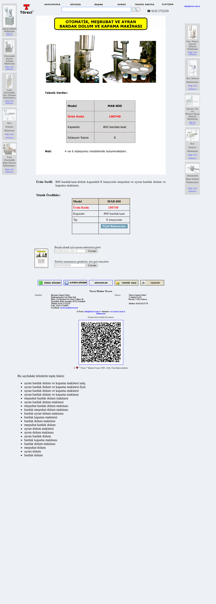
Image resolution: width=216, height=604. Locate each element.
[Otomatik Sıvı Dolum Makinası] (192, 194)
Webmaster (101, 314)
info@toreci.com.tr (192, 6)
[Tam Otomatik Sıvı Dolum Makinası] (9, 174)
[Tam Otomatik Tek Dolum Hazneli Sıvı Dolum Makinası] (9, 105)
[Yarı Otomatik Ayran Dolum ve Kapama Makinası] (9, 36)
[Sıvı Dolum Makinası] (9, 140)
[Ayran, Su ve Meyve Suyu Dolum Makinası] (192, 125)
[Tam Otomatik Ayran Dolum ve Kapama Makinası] (9, 70)
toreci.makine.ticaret (69, 308)
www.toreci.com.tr (117, 312)
